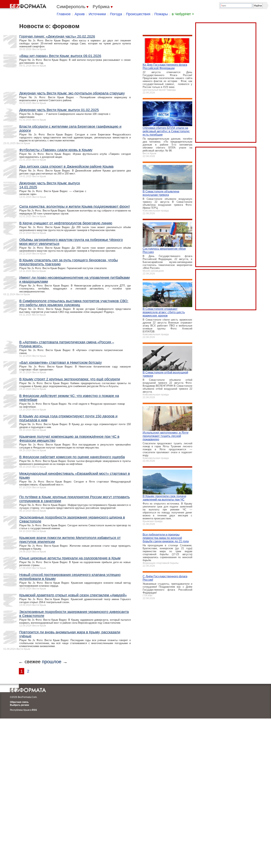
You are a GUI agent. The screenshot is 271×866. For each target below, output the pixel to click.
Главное (64, 14)
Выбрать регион (19, 705)
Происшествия (138, 14)
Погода (116, 14)
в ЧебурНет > (183, 14)
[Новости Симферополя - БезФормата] (24, 5)
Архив (80, 14)
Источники (97, 14)
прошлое (51, 661)
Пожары (161, 14)
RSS (34, 710)
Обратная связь (19, 702)
